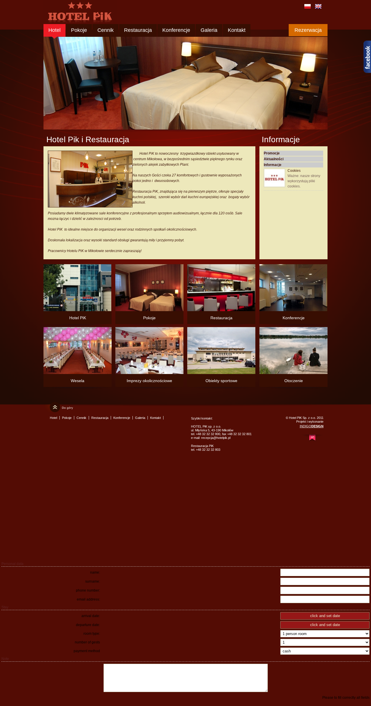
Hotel (54, 30)
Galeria (209, 30)
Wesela (77, 380)
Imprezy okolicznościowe (149, 380)
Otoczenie (293, 380)
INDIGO (311, 426)
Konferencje (176, 30)
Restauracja (138, 30)
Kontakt (236, 30)
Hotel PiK (77, 317)
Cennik (105, 30)
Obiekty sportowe (221, 380)
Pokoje (79, 30)
